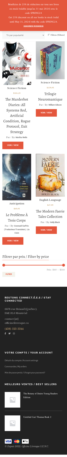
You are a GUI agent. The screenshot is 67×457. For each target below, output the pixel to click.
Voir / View (13, 145)
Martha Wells (21, 137)
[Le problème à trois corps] (16, 165)
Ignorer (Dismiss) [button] (33, 26)
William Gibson (55, 105)
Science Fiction (16, 88)
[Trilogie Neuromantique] (50, 60)
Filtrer (9, 274)
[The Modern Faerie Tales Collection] (50, 175)
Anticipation (16, 203)
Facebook (5, 333)
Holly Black (55, 222)
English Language (50, 199)
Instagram (14, 333)
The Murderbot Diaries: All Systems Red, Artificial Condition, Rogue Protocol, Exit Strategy (16, 115)
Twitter (9, 333)
